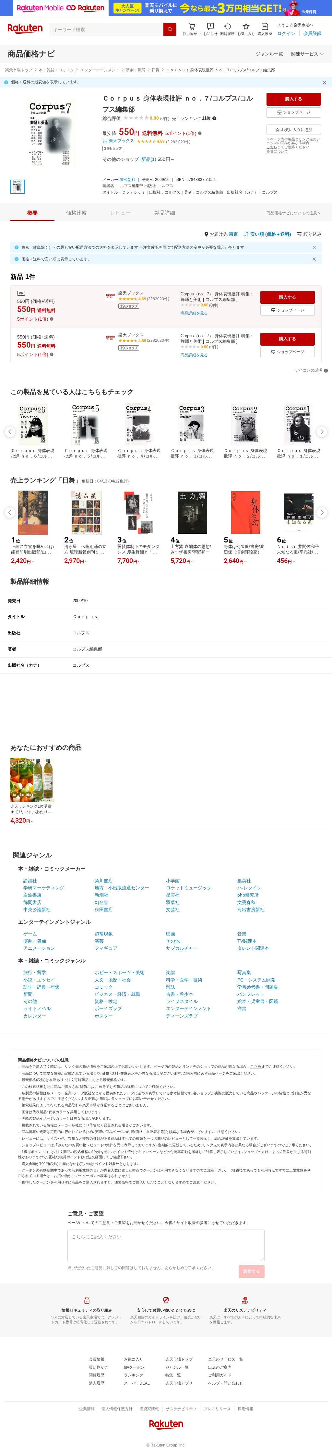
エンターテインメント (99, 70)
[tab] (32, 213)
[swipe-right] (322, 432)
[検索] (169, 29)
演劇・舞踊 (135, 70)
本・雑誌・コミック (56, 70)
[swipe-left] (10, 432)
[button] (210, 29)
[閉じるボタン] (325, 82)
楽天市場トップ (18, 70)
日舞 (156, 70)
